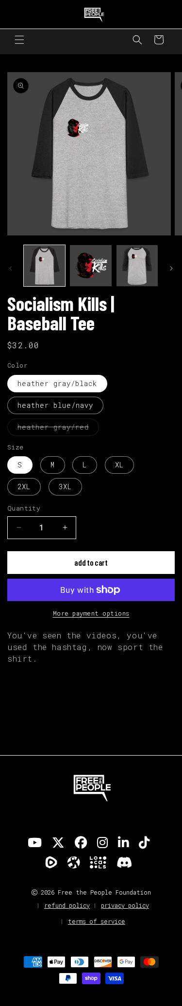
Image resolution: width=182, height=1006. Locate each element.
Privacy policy (125, 905)
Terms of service (96, 921)
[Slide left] (10, 268)
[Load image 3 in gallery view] (137, 265)
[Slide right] (171, 268)
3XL (65, 486)
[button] (19, 39)
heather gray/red (58, 429)
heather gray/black (57, 383)
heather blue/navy (55, 405)
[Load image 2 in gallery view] (90, 265)
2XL (24, 486)
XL (119, 464)
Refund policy (67, 905)
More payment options (91, 613)
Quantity (23, 508)
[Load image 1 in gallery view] (44, 265)
